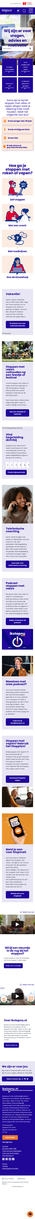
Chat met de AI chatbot (10, 1153)
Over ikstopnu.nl (7, 1156)
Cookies (5, 1166)
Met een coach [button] (17, 225)
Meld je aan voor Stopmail (17, 894)
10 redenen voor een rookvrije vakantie (17, 324)
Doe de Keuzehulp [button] (17, 277)
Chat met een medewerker (11, 1151)
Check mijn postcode (16, 472)
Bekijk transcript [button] (28, 912)
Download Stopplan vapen (17, 779)
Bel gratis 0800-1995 (9, 1149)
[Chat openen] (30, 1214)
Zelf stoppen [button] (17, 200)
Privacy (4, 1164)
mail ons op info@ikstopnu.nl (17, 722)
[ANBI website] (21, 1179)
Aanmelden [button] (10, 1137)
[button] (24, 10)
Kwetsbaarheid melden (10, 1169)
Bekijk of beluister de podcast (17, 621)
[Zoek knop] (30, 48)
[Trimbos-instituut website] (8, 1179)
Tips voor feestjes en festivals (17, 413)
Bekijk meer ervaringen (13, 965)
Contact (5, 1146)
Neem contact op (11, 1045)
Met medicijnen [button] (17, 251)
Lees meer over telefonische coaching (17, 564)
